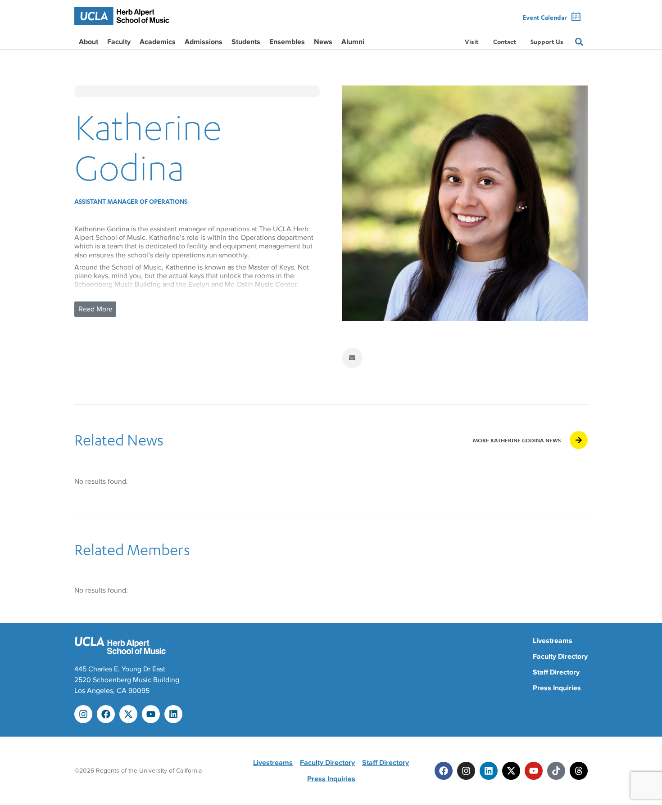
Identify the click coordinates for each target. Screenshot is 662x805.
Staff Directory (556, 672)
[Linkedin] (173, 714)
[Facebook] (106, 714)
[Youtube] (151, 714)
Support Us (547, 41)
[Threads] (579, 771)
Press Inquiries (557, 688)
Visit (472, 41)
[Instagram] (83, 714)
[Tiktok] (556, 771)
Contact (504, 41)
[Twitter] (511, 771)
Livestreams (552, 640)
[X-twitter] (128, 714)
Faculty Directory (560, 656)
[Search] (579, 42)
